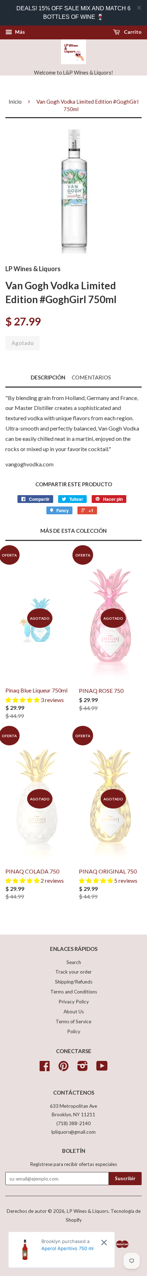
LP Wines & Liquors (87, 1211)
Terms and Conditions (73, 992)
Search (73, 962)
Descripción (48, 377)
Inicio (15, 101)
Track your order (73, 972)
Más (19, 32)
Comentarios (91, 377)
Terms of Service (73, 1021)
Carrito (132, 32)
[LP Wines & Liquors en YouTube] (102, 1068)
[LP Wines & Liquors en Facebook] (44, 1068)
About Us (74, 1011)
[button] (23, 699)
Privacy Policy (74, 1001)
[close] (139, 7)
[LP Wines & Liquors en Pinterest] (63, 1068)
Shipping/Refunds (73, 982)
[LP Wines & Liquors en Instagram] (82, 1068)
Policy (73, 1031)
